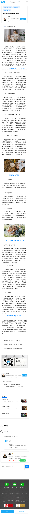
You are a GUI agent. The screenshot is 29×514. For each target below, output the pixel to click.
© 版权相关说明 (8, 381)
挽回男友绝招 (7, 10)
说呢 (12, 500)
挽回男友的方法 (7, 7)
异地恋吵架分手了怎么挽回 (15, 386)
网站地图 (18, 497)
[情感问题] (2, 2)
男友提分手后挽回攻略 (14, 384)
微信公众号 (6, 487)
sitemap (11, 497)
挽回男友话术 (16, 7)
